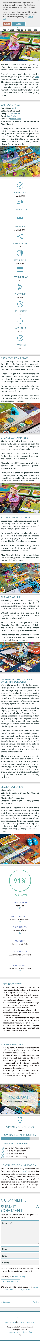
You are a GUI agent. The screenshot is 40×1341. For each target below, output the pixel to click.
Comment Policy (14, 1332)
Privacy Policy (19, 1276)
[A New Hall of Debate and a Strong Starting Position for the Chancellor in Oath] (20, 176)
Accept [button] (18, 24)
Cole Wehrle (15, 113)
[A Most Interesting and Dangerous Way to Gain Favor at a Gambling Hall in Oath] (20, 863)
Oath (37, 77)
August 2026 (10, 1322)
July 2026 (21, 1322)
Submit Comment (10, 1281)
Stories (19, 30)
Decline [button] (7, 24)
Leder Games (15, 119)
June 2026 (31, 1322)
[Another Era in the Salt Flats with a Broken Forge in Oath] (20, 433)
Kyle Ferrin (11, 116)
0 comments (31, 30)
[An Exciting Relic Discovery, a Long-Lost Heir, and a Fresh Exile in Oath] (20, 672)
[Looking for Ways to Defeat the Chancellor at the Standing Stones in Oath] (20, 592)
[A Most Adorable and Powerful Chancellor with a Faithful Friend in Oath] (20, 512)
